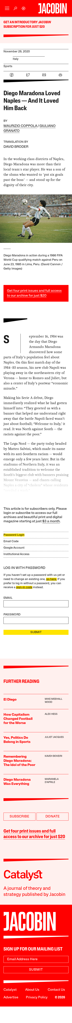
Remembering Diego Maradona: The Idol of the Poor (19, 761)
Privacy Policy (37, 997)
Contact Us (56, 990)
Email (8, 597)
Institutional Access (16, 554)
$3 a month (51, 521)
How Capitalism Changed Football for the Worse (18, 719)
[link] (23, 8)
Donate (52, 816)
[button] (7, 8)
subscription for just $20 (24, 27)
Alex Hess (51, 714)
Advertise (10, 997)
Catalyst (10, 990)
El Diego (10, 699)
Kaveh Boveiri (53, 756)
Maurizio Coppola (20, 126)
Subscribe (19, 816)
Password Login (13, 535)
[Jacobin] (53, 8)
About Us (32, 990)
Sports (7, 66)
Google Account (13, 547)
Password (12, 614)
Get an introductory (20, 22)
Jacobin (44, 22)
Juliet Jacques (54, 737)
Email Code (11, 541)
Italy (16, 59)
